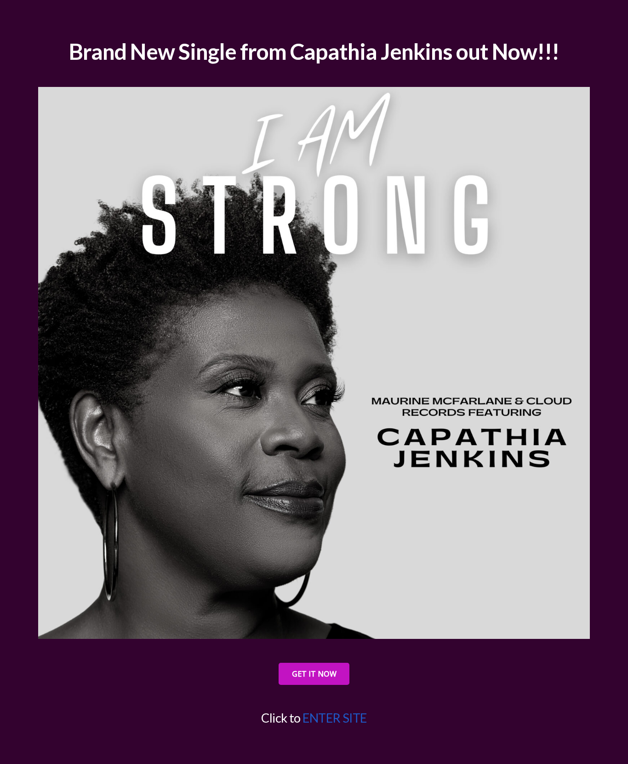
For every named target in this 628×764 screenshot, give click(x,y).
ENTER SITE (335, 717)
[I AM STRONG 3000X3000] (314, 363)
